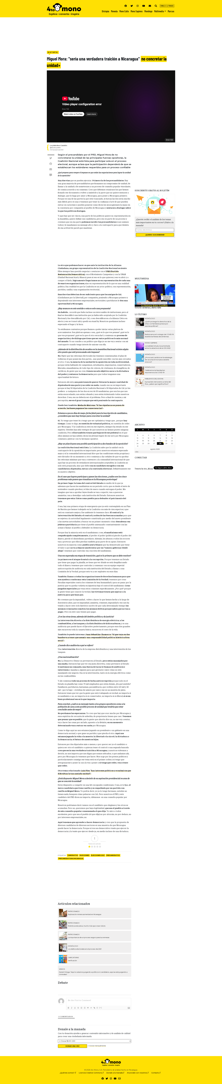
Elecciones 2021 (98, 855)
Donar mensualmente (97, 1046)
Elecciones (84, 855)
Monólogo (73, 946)
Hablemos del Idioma (154, 379)
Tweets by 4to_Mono (144, 468)
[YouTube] (143, 5)
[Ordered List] (81, 1007)
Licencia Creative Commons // (91, 1073)
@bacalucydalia (55, 147)
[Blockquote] (87, 1007)
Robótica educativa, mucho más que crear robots (86, 926)
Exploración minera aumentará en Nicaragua (84, 914)
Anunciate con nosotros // (138, 1073)
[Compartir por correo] (50, 169)
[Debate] (50, 174)
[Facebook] (126, 5)
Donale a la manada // (115, 1073)
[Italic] (71, 1007)
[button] (156, 5)
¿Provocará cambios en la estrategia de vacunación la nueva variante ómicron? (158, 360)
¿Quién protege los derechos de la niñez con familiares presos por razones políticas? (158, 324)
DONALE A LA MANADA (167, 6)
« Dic (136, 452)
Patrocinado (74, 911)
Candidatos (73, 855)
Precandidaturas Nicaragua (71, 858)
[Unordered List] (84, 1007)
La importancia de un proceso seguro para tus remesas (88, 937)
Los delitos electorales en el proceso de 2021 (84, 949)
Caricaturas (73, 957)
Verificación (72, 960)
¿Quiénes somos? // (68, 1073)
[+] (100, 1008)
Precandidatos (113, 855)
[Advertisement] (69, 33)
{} (97, 1008)
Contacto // (155, 1073)
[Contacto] (150, 5)
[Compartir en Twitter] (50, 158)
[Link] (94, 1007)
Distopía (53, 52)
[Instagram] (138, 5)
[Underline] (75, 1007)
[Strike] (78, 1007)
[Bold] (68, 1007)
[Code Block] (91, 1007)
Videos (62, 969)
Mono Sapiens (151, 343)
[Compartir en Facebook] (50, 163)
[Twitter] (132, 5)
